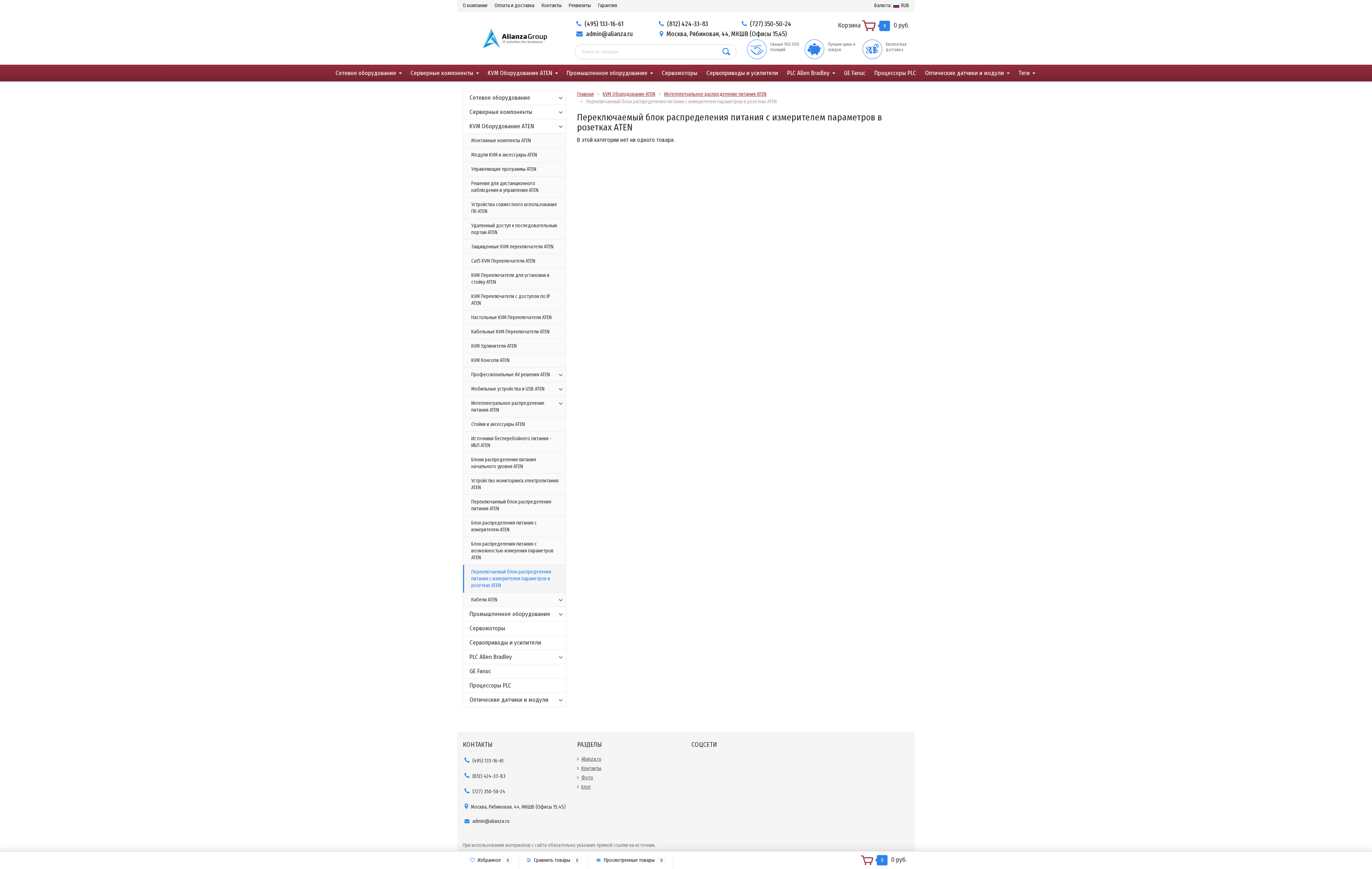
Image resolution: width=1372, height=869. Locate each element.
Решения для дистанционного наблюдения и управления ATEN (504, 186)
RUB (891, 6)
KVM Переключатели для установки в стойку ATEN (510, 278)
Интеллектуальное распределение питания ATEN (508, 406)
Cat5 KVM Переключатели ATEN (503, 261)
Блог (586, 787)
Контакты (552, 6)
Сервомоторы (679, 73)
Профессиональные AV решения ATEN (510, 375)
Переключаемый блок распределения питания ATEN (511, 505)
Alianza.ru (591, 759)
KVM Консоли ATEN (490, 360)
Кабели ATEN (484, 600)
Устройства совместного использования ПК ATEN (514, 208)
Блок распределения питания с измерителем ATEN (504, 526)
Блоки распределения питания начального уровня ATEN (503, 463)
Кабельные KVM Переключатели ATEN (510, 332)
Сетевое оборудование (365, 73)
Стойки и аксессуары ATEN (498, 424)
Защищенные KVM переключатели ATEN (512, 247)
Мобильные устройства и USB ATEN (508, 389)
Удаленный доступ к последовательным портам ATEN (514, 229)
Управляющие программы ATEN (503, 169)
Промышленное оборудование (607, 73)
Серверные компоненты (442, 73)
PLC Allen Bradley (808, 73)
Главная (585, 94)
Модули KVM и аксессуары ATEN (504, 155)
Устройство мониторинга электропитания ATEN (514, 484)
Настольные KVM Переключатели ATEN (511, 317)
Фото (587, 778)
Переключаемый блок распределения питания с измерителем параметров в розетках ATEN (511, 579)
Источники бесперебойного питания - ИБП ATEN (511, 442)
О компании (475, 6)
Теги (1024, 73)
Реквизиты (580, 6)
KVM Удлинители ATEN (494, 346)
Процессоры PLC (895, 73)
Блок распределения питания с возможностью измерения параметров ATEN (512, 551)
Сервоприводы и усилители (742, 73)
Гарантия (607, 6)
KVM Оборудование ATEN (520, 73)
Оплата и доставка (514, 6)
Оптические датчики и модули (964, 73)
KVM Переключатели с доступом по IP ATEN (510, 299)
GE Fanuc (854, 73)
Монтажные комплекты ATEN (501, 141)
